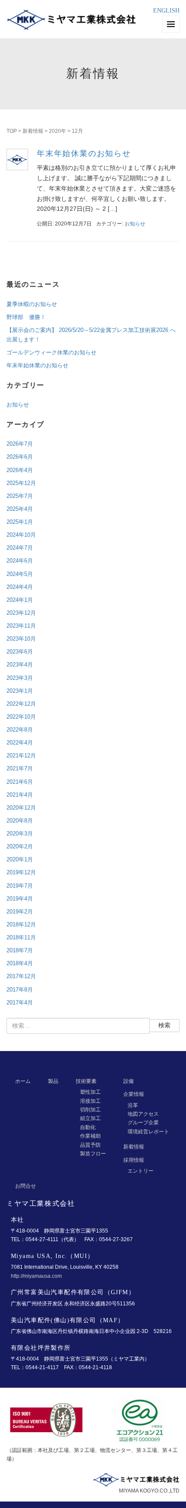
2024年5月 (19, 574)
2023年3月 (19, 678)
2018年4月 (19, 963)
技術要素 (86, 1081)
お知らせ (135, 224)
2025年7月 (19, 496)
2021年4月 (19, 795)
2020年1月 (19, 859)
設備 (128, 1081)
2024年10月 (21, 535)
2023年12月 (21, 613)
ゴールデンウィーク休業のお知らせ (51, 352)
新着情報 (32, 131)
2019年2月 (19, 911)
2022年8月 (19, 729)
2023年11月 (21, 626)
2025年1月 (19, 522)
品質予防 (90, 1145)
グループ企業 (143, 1123)
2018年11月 (21, 937)
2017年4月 (19, 1002)
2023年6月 (19, 651)
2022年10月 (21, 716)
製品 (53, 1081)
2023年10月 (21, 638)
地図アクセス (143, 1114)
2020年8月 (19, 820)
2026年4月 (19, 470)
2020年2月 (19, 846)
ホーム (23, 1081)
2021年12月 (21, 755)
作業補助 (90, 1136)
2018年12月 (21, 924)
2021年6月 (19, 782)
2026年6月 (19, 457)
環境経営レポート (148, 1132)
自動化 (88, 1127)
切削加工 (90, 1110)
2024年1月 (19, 600)
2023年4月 (19, 664)
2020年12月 (21, 807)
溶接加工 (90, 1101)
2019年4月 (19, 898)
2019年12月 (21, 872)
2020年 (57, 131)
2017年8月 (19, 989)
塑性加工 (90, 1092)
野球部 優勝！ (26, 317)
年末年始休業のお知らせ (84, 153)
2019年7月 (19, 885)
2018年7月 (19, 950)
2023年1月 (19, 691)
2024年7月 (19, 547)
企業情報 (133, 1094)
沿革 (133, 1105)
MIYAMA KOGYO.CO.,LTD (149, 1491)
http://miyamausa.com (36, 1276)
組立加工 (90, 1118)
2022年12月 (21, 704)
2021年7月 (19, 768)
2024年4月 (19, 587)
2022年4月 (19, 742)
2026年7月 (19, 444)
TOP (11, 131)
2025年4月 (19, 509)
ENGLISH (166, 10)
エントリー (141, 1171)
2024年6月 (19, 560)
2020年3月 (19, 833)
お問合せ (25, 1186)
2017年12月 (21, 976)
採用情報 (133, 1160)
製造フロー (93, 1154)
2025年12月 (21, 483)
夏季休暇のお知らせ (31, 304)
